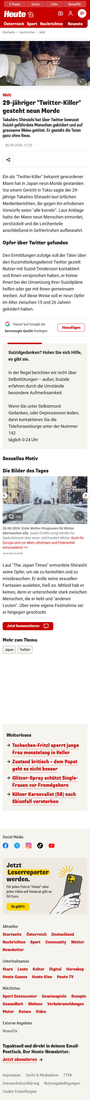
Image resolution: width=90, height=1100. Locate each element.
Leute (23, 969)
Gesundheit (13, 1004)
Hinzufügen (71, 327)
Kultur (38, 969)
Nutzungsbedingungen (62, 1083)
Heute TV (65, 977)
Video (41, 1011)
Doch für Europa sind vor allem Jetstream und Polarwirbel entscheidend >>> (43, 542)
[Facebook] (5, 845)
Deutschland (62, 934)
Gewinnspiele (54, 996)
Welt (42, 32)
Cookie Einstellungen (19, 1091)
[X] (17, 845)
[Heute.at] (15, 14)
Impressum (12, 1075)
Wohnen (35, 1004)
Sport (32, 23)
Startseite (9, 32)
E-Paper (15, 4)
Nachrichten (27, 32)
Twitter (25, 649)
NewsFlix (74, 4)
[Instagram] (28, 845)
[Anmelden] (70, 13)
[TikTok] (40, 845)
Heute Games (15, 977)
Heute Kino (42, 977)
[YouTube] (51, 845)
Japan (9, 649)
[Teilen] (8, 160)
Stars (8, 969)
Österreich (14, 23)
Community (55, 942)
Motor (8, 1011)
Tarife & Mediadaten (42, 1075)
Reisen (25, 1011)
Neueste (75, 23)
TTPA (67, 1075)
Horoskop (75, 969)
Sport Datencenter (20, 996)
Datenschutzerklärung (21, 1083)
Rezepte (78, 996)
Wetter (77, 942)
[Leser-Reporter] (60, 13)
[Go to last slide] (4, 495)
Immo (36, 4)
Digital (55, 969)
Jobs (54, 4)
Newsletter (13, 949)
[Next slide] (86, 495)
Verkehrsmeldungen (65, 1004)
